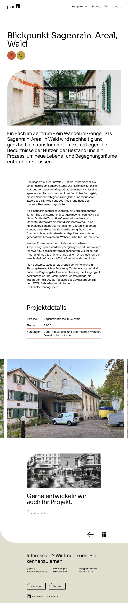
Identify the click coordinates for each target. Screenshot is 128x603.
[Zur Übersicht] (104, 534)
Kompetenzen (80, 6)
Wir (106, 6)
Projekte (96, 6)
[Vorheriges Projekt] (90, 534)
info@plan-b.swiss (88, 568)
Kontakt (116, 6)
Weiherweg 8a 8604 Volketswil (60, 570)
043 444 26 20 (86, 571)
